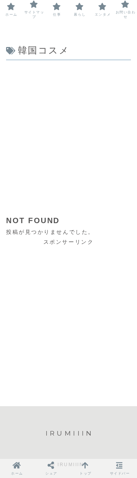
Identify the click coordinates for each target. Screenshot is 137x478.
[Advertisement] (68, 135)
